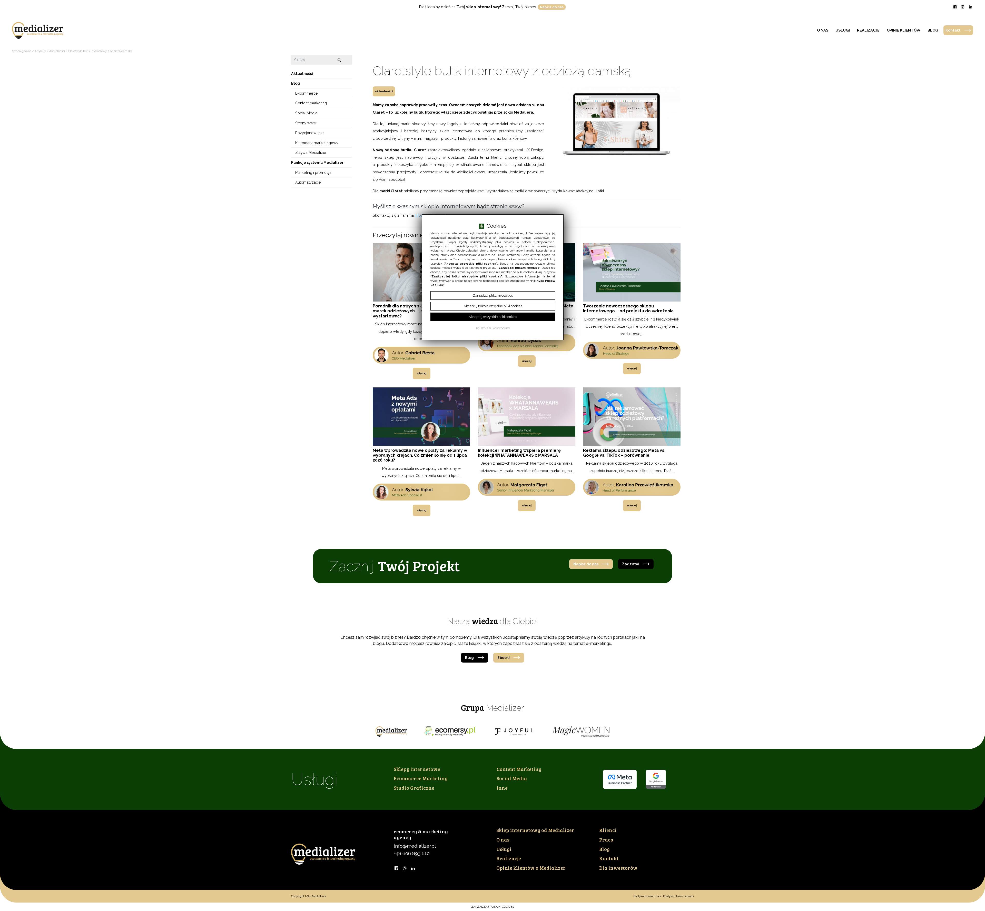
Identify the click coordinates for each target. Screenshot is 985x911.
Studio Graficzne (414, 787)
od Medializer (535, 830)
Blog (933, 30)
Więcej (421, 373)
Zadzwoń (630, 564)
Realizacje (868, 30)
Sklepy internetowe (417, 769)
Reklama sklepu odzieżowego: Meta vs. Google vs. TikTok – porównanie (624, 453)
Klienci (608, 830)
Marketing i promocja (313, 172)
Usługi (842, 30)
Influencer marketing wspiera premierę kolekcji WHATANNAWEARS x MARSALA (519, 453)
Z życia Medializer (311, 152)
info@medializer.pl (415, 846)
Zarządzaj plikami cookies (492, 906)
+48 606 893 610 (412, 853)
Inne (502, 787)
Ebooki (503, 657)
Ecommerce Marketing (421, 778)
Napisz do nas (552, 7)
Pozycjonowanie (309, 133)
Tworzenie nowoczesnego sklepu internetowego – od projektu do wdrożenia (628, 308)
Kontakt (953, 30)
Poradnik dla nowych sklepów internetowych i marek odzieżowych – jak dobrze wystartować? (421, 311)
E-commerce (306, 93)
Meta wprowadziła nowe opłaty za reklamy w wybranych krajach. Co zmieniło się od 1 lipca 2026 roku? (420, 455)
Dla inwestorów (618, 867)
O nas (822, 30)
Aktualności (384, 91)
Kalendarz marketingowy (316, 143)
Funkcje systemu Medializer (317, 162)
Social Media (306, 113)
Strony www (306, 123)
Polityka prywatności (647, 896)
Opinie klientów (903, 30)
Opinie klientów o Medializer (531, 867)
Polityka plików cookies (678, 896)
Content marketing (311, 103)
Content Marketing (519, 769)
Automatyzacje (308, 182)
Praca (606, 839)
